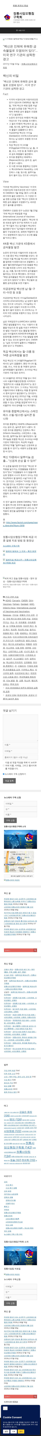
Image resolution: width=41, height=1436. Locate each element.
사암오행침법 (13, 1125)
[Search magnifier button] (35, 950)
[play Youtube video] (20, 839)
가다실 (15, 615)
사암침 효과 (29, 1134)
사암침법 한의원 (9, 1134)
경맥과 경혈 (8, 1197)
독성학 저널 (23, 629)
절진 (22, 1143)
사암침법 (12, 1131)
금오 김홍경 (14, 1112)
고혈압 (7, 1112)
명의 (15, 1119)
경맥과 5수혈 (11, 1200)
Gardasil (24, 604)
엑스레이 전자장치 (14, 662)
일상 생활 (7, 1086)
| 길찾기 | (19, 876)
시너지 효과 (29, 651)
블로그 (6, 1207)
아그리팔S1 (18, 659)
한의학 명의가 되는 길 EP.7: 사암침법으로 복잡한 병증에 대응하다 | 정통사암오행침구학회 (20, 1364)
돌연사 (33, 629)
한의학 (28, 1160)
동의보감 (33, 1116)
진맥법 (31, 1156)
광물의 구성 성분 (27, 615)
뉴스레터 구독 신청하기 (15, 774)
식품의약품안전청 (16, 655)
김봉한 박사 (10, 1203)
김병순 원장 (8, 969)
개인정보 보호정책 (11, 1194)
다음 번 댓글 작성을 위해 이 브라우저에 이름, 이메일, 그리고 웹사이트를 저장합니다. (21, 765)
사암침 (20, 1128)
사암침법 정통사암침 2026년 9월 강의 (18, 907)
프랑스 (6, 684)
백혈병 (29, 644)
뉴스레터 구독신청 (11, 546)
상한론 (16, 1137)
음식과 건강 (8, 1083)
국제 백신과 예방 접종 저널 (18, 619)
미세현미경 (20, 640)
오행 (33, 1137)
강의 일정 (7, 1191)
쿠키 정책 (7, 1231)
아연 (27, 659)
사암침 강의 (31, 1128)
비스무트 (10, 648)
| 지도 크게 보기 (27, 876)
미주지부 (7, 998)
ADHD (8, 600)
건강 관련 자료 (12, 597)
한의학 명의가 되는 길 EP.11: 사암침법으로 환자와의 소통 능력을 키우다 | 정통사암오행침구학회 (20, 901)
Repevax (7, 615)
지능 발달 (10, 680)
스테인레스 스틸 (15, 651)
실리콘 (9, 659)
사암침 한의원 (19, 1134)
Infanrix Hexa (9, 608)
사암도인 (10, 1123)
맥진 (6, 1120)
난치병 (25, 1116)
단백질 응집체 (15, 626)
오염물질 (28, 662)
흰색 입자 (14, 684)
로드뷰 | (13, 876)
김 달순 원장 (8, 975)
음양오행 (16, 1143)
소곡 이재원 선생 (25, 1137)
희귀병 (26, 1163)
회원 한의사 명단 (10, 1092)
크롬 (21, 680)
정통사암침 (8, 1089)
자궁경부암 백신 (22, 673)
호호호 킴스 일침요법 (15, 1163)
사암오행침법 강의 (27, 1125)
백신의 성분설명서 (16, 644)
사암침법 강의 (29, 1131)
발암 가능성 (31, 640)
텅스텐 (27, 680)
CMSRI (24, 600)
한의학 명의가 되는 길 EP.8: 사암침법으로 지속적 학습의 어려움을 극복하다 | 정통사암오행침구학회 (20, 931)
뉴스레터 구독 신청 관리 (13, 1234)
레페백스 (24, 633)
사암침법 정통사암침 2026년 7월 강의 (18, 1386)
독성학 (14, 629)
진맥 (25, 1156)
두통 (17, 633)
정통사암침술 (17, 1156)
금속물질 (22, 622)
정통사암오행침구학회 (12, 986)
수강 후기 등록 (11, 1188)
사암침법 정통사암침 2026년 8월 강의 (18, 1356)
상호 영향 (19, 648)
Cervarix (16, 600)
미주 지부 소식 (9, 1074)
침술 (15, 1160)
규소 (12, 622)
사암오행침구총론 (12, 1219)
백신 (5, 644)
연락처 (6, 1210)
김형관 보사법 (15, 1116)
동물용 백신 (8, 633)
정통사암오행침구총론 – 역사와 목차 (19, 1228)
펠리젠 (34, 680)
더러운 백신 (28, 626)
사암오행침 (19, 1123)
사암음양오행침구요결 (14, 1222)
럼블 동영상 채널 (20, 5)
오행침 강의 (16, 1140)
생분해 (28, 648)
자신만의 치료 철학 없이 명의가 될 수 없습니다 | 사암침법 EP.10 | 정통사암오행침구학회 (20, 915)
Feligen (16, 604)
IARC (31, 604)
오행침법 (27, 1139)
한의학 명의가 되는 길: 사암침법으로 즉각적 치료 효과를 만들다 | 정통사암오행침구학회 (20, 1372)
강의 (5, 1182)
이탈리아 (22, 666)
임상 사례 (9, 1225)
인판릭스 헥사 (27, 669)
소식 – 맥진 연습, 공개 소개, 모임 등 (17, 1077)
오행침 (7, 1139)
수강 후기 (7, 1080)
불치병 (25, 1120)
